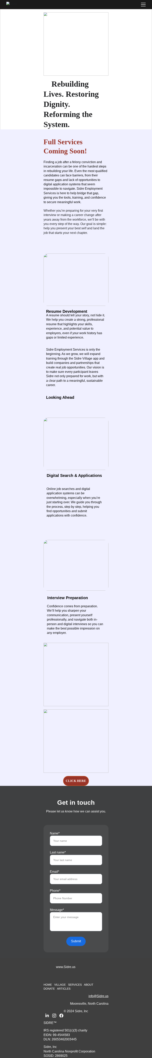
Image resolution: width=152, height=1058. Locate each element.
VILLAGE (60, 984)
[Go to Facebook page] (61, 1016)
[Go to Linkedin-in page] (47, 1016)
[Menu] (143, 4)
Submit (76, 941)
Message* (57, 910)
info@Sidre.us (98, 996)
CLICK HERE (76, 780)
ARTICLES (63, 988)
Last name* (58, 852)
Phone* (55, 890)
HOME (48, 984)
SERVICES (75, 984)
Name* (55, 833)
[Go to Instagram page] (54, 1016)
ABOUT (88, 984)
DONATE (49, 988)
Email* (54, 871)
